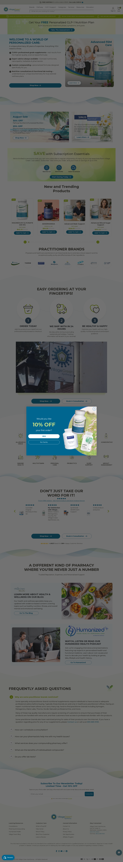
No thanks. (44, 442)
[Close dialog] (94, 408)
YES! (44, 436)
